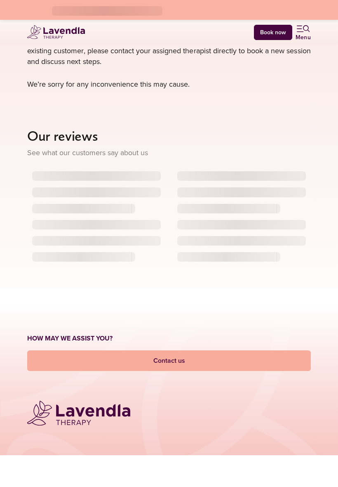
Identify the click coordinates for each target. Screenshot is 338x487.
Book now (273, 32)
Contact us (169, 360)
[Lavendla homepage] (56, 32)
